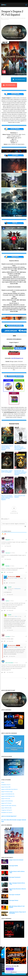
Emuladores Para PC (5, 784)
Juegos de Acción (13, 18)
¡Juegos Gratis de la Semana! (16, 859)
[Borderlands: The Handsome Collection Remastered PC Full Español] (20, 468)
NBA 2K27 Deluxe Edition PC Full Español (16, 907)
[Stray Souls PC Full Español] (20, 493)
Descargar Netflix (13, 865)
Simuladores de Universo (6, 812)
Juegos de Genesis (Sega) (7, 791)
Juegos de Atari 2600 (5, 787)
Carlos (16, 616)
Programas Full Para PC (6, 810)
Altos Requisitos (6, 18)
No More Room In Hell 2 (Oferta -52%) (16, 872)
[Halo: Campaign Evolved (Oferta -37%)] (4, 886)
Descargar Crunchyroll (14, 894)
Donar (2, 782)
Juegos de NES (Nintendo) (7, 801)
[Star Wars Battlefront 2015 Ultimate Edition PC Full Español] (20, 443)
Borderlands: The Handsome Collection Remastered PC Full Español (20, 472)
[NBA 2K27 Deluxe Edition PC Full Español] (4, 909)
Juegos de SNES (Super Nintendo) (8, 805)
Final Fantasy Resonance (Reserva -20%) (17, 889)
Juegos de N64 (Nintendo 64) (7, 794)
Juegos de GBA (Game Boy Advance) (9, 789)
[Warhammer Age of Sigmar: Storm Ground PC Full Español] (7, 443)
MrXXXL (16, 578)
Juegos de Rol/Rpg (5, 19)
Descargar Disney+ (13, 900)
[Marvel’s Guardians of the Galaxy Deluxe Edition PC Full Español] (7, 493)
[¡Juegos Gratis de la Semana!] (4, 863)
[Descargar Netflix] (4, 869)
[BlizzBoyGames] (3, 5)
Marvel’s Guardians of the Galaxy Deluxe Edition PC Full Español (7, 497)
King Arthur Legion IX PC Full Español (6, 471)
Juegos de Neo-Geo (5, 798)
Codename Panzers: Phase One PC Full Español (17, 912)
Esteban (16, 647)
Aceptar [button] (14, 973)
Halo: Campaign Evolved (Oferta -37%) (17, 883)
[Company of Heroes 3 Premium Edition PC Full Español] (14, 853)
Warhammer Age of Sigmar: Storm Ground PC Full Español (7, 447)
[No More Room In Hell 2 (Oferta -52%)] (4, 875)
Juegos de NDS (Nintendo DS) (8, 796)
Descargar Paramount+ (15, 877)
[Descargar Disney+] (4, 903)
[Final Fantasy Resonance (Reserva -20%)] (4, 892)
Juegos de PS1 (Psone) (6, 803)
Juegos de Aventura (21, 18)
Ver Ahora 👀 (10, 968)
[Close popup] (3, 946)
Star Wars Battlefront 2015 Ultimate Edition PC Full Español (20, 447)
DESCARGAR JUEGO (20, 79)
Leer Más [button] (4, 970)
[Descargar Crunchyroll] (4, 898)
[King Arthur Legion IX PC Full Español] (7, 468)
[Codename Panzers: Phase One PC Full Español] (4, 915)
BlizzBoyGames (18, 588)
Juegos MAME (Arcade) (6, 807)
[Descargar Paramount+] (4, 880)
